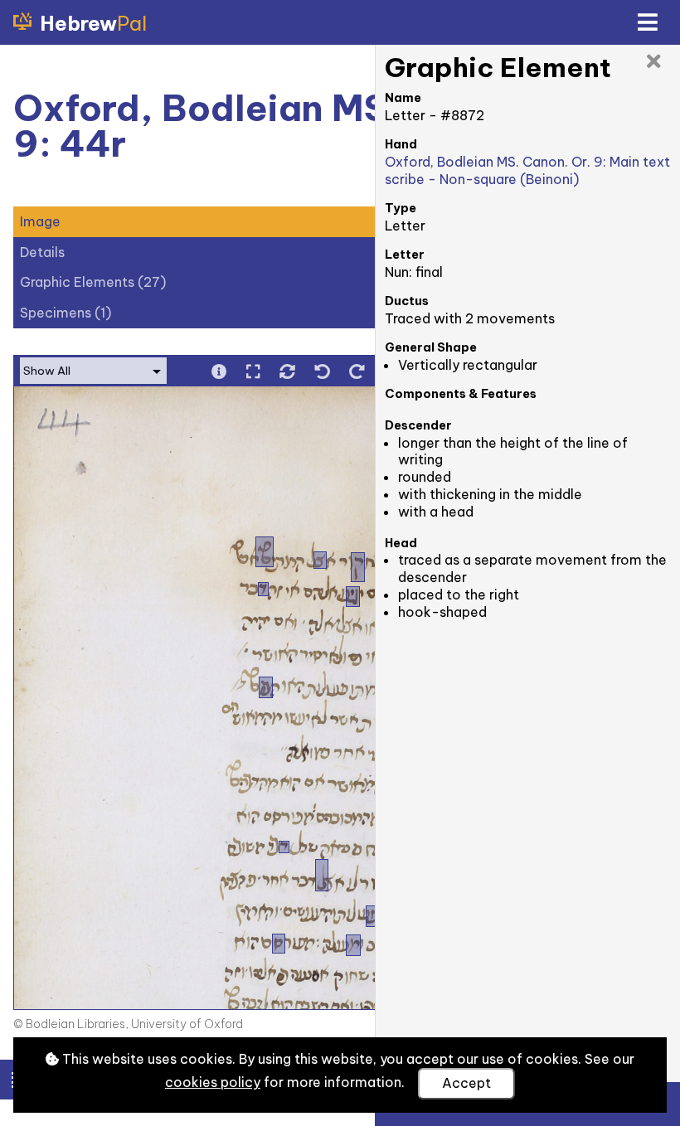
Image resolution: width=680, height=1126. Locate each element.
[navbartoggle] (647, 22)
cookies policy (212, 1082)
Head (401, 543)
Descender (418, 425)
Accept (466, 1083)
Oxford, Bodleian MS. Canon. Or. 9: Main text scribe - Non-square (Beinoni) (527, 170)
